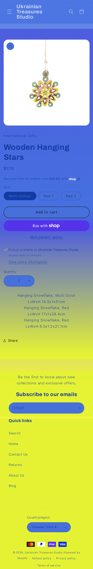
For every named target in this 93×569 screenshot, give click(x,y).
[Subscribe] (79, 408)
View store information (28, 262)
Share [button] (13, 340)
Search (15, 433)
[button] (9, 11)
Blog (12, 486)
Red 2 (71, 196)
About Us (16, 475)
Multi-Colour (20, 196)
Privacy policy (66, 558)
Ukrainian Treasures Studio (44, 552)
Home (13, 444)
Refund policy (41, 558)
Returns (15, 465)
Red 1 (49, 196)
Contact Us (18, 454)
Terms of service (48, 565)
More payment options (46, 237)
